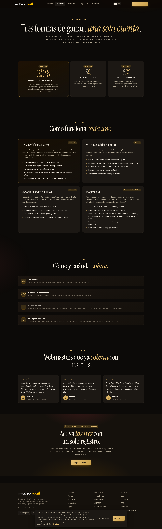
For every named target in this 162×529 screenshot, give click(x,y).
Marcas (50, 4)
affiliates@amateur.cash (129, 510)
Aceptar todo (118, 518)
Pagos (70, 507)
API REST (97, 503)
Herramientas (71, 4)
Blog (81, 4)
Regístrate (124, 499)
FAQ (87, 4)
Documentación (100, 507)
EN (119, 4)
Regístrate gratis (140, 4)
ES (115, 4)
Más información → (58, 524)
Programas (60, 4)
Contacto (95, 4)
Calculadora (72, 503)
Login (126, 4)
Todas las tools (99, 496)
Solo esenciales (104, 518)
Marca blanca (99, 499)
